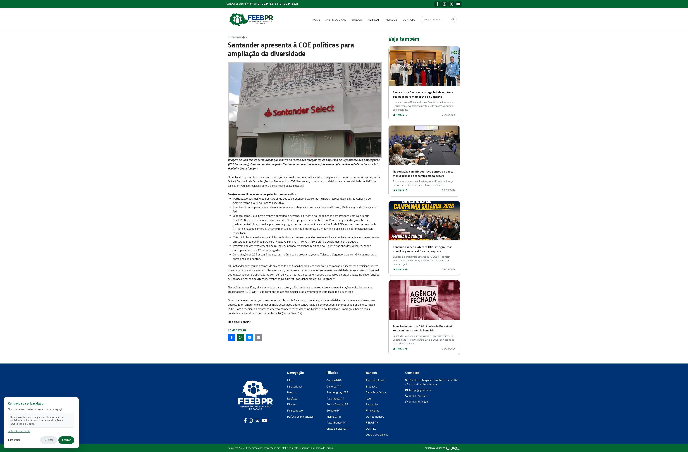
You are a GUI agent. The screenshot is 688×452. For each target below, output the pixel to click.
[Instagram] (444, 4)
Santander (372, 404)
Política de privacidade (300, 416)
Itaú (368, 398)
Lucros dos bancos (377, 434)
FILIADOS (391, 19)
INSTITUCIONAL (336, 19)
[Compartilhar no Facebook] (231, 337)
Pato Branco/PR (336, 422)
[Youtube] (458, 4)
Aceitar (66, 440)
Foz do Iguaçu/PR (337, 392)
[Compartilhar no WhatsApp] (240, 337)
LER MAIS (399, 115)
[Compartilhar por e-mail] (258, 337)
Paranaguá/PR (335, 398)
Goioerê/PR (333, 410)
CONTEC (371, 428)
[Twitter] (451, 4)
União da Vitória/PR (338, 428)
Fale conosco (295, 410)
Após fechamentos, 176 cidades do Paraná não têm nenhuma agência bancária (423, 328)
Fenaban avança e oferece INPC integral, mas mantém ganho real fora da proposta (422, 249)
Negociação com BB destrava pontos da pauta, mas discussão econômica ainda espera (423, 173)
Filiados (291, 404)
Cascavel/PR (334, 380)
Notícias (292, 398)
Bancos (291, 392)
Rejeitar (48, 440)
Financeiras (372, 410)
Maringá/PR (333, 416)
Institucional (294, 386)
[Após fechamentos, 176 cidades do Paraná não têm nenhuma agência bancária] (424, 300)
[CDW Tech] (442, 448)
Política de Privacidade (19, 431)
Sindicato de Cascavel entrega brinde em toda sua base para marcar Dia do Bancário (423, 94)
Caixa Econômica (376, 392)
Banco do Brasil (375, 380)
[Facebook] (437, 4)
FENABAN (372, 422)
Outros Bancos (375, 416)
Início (290, 380)
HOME (316, 19)
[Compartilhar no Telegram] (249, 337)
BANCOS (356, 19)
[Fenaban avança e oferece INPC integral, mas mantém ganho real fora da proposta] (424, 220)
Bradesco (371, 386)
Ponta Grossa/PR (337, 404)
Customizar (15, 440)
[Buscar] (453, 19)
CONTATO (409, 19)
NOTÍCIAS (374, 19)
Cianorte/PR (333, 386)
